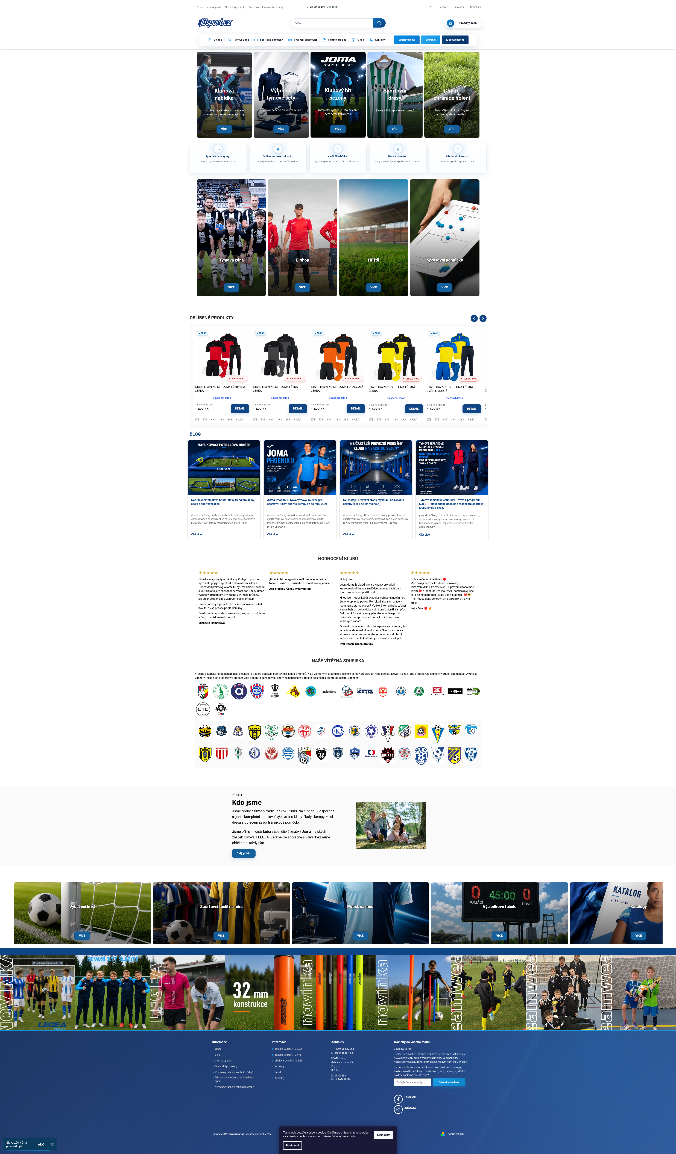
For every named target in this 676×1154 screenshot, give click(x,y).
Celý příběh (243, 853)
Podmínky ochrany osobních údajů (266, 7)
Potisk (278, 1072)
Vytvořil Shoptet (455, 1133)
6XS (197, 419)
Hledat (379, 23)
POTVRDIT (449, 1082)
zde (353, 1136)
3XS (221, 419)
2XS (229, 419)
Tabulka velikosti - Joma (288, 1054)
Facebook (410, 1097)
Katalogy (279, 1066)
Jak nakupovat (213, 7)
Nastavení (292, 1145)
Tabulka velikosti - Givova (288, 1049)
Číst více (196, 534)
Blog (195, 434)
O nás (200, 7)
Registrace (475, 7)
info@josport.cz (343, 1052)
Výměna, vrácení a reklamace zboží (234, 1086)
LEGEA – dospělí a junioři (288, 1060)
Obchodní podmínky (235, 7)
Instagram (410, 1107)
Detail (240, 408)
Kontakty (280, 1078)
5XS (205, 419)
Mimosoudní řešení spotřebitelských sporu (235, 1079)
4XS (213, 419)
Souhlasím (383, 1135)
